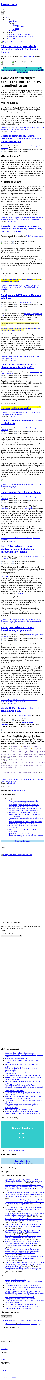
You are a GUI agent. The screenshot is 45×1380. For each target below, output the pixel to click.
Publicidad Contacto (8, 1320)
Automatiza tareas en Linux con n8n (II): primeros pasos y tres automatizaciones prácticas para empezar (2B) (24, 1269)
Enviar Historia (10, 38)
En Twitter (28, 1320)
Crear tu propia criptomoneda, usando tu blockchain (26, 818)
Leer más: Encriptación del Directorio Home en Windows (20, 356)
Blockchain (29, 508)
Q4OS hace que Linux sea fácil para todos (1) (20, 1304)
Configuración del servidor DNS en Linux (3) (20, 1299)
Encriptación (12, 131)
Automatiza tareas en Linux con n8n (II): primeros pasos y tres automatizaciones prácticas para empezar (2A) (24, 1220)
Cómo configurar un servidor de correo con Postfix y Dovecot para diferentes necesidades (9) (22, 1307)
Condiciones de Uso (23, 1324)
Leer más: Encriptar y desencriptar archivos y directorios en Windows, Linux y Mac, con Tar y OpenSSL (20, 286)
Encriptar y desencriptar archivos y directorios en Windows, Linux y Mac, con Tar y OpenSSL (21, 228)
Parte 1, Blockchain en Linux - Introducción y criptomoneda (17, 629)
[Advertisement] (22, 887)
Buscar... (4, 9)
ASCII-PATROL (19, 27)
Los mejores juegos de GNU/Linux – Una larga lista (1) (23, 1285)
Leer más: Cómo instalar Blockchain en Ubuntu (16, 538)
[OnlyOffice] (12, 42)
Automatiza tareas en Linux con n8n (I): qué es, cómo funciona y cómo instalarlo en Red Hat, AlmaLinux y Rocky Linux (22, 1232)
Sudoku (16, 25)
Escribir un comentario (22, 129)
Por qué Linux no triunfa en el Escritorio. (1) (19, 1297)
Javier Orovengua (32, 146)
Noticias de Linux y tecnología (15, 1150)
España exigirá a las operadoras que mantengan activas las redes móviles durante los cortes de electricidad (24, 1257)
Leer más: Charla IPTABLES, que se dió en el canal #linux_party (22, 779)
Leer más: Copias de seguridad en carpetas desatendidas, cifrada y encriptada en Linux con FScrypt (22, 218)
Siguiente (20, 790)
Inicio (7, 17)
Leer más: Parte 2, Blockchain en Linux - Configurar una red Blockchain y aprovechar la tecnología (21, 620)
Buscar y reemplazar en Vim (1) (15, 1280)
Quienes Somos (11, 1324)
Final (24, 790)
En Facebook (37, 1320)
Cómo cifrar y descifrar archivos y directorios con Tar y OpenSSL (19, 366)
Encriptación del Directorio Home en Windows (24, 812)
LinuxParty (9, 4)
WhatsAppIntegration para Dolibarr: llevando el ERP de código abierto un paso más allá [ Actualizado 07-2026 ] (23, 1208)
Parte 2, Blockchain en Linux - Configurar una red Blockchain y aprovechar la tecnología (18, 549)
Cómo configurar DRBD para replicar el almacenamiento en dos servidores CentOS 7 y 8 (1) (24, 1288)
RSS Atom (20, 1320)
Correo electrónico (29, 56)
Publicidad (12, 30)
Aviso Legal (36, 1324)
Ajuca (3, 1359)
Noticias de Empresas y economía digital (22, 36)
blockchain (4, 508)
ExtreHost (13, 1377)
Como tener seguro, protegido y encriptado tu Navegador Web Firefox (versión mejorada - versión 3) (21, 408)
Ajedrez (16, 29)
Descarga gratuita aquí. (19, 1163)
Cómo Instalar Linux (22, 841)
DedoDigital (5, 1370)
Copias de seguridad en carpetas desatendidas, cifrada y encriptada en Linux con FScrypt (21, 138)
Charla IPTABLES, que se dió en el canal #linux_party (20, 709)
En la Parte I (5, 576)
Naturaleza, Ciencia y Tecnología (20, 34)
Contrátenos (13, 21)
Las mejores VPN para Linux (19, 833)
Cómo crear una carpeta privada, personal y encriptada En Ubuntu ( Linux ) (19, 49)
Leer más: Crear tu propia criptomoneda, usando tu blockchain (21, 484)
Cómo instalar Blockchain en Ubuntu (21, 492)
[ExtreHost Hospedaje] (16, 855)
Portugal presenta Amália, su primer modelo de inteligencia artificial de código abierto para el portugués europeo (24, 1225)
